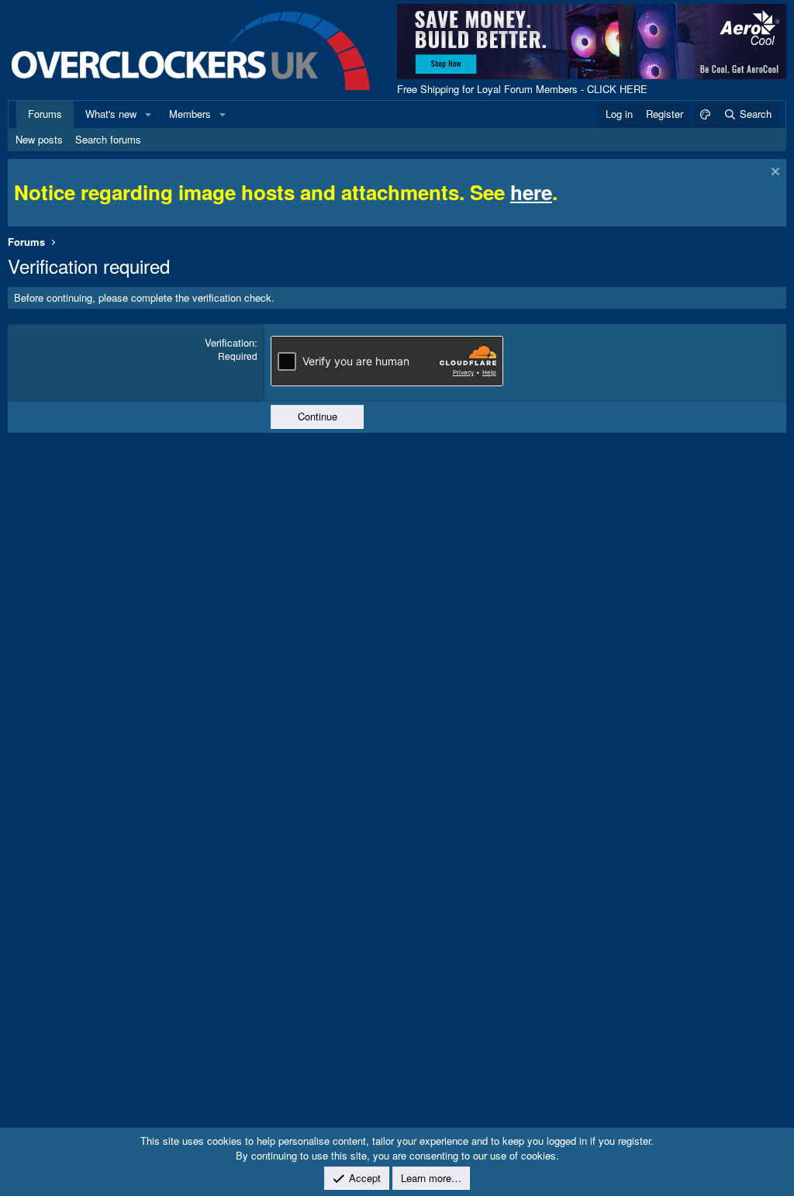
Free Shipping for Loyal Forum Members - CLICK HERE (522, 88)
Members (190, 113)
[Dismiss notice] (773, 173)
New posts (39, 139)
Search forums (108, 139)
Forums (45, 113)
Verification (229, 342)
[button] (148, 114)
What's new (110, 113)
